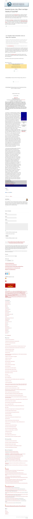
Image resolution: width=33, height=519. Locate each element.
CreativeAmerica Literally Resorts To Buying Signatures (16, 242)
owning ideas (11, 294)
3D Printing (6, 291)
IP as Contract (6, 374)
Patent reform (15, 294)
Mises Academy (14, 293)
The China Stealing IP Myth (8, 413)
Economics (6, 310)
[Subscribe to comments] (16, 278)
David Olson (23, 119)
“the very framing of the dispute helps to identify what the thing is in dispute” (13, 492)
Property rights (6, 326)
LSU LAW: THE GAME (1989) (8, 487)
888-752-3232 (16, 97)
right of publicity (19, 295)
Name (6, 213)
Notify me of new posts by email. (10, 233)
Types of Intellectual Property (8, 433)
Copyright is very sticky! (8, 359)
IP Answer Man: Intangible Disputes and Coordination (11, 447)
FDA (18, 292)
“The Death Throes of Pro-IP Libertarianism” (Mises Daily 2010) (12, 341)
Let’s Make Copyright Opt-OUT (8, 382)
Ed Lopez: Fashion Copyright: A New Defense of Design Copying (16, 241)
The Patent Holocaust (7, 418)
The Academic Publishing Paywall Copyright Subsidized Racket (12, 412)
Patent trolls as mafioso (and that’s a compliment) (10, 400)
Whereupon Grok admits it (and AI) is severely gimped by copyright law (13, 436)
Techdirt (20, 296)
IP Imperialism (22, 292)
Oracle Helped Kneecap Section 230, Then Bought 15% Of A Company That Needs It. (14, 470)
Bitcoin (6, 305)
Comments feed (7, 512)
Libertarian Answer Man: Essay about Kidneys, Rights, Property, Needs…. (13, 500)
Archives (6, 260)
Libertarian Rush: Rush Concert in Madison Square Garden (11, 499)
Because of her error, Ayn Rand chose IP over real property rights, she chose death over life (15, 347)
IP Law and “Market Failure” (8, 377)
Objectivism (7, 294)
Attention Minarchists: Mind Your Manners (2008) (10, 498)
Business (6, 306)
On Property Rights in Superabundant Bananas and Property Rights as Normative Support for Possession (16, 399)
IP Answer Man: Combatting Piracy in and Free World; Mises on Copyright (13, 445)
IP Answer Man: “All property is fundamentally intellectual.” (11, 442)
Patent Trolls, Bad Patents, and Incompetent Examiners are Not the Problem (13, 402)
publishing (16, 295)
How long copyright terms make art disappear (10, 364)
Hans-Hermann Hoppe (7, 311)
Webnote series (9, 335)
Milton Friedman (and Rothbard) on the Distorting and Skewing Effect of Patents (14, 393)
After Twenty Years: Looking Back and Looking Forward (15, 454)
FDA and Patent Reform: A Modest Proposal (10, 361)
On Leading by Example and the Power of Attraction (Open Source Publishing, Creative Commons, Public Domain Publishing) (16, 397)
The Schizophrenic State (7, 423)
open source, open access (8, 321)
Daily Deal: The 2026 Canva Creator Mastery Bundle (11, 471)
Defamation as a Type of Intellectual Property (10, 269)
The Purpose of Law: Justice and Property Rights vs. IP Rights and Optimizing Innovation (15, 421)
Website (6, 219)
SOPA (6, 296)
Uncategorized (6, 331)
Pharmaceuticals (12, 295)
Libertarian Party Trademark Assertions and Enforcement (11, 386)
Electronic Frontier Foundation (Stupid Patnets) (15, 505)
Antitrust (14, 291)
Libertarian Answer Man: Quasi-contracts (9, 502)
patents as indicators (20, 294)
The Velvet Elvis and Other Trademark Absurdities (10, 426)
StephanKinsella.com (9, 486)
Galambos (21, 292)
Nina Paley (24, 293)
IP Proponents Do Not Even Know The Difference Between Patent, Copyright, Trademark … (15, 379)
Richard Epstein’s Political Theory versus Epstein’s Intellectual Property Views (14, 405)
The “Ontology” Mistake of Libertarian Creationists (10, 410)
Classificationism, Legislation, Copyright (9, 349)
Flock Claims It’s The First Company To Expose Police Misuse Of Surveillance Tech (14, 472)
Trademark (6, 330)
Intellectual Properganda (8, 366)
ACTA (9, 291)
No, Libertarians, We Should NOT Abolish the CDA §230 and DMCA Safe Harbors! (14, 395)
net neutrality (20, 293)
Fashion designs (16, 292)
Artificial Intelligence (7, 301)
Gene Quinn (24, 292)
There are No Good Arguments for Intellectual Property (11, 428)
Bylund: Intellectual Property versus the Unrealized (15, 457)
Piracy (6, 325)
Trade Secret (6, 329)
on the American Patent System (10, 342)
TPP (21, 296)
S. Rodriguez (6, 459)
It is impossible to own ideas (8, 380)
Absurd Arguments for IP (7, 344)
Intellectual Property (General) (8, 314)
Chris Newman (23, 118)
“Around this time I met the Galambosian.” (9, 339)
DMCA (13, 292)
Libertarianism (6, 319)
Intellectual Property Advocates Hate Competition (10, 367)
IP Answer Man (6, 315)
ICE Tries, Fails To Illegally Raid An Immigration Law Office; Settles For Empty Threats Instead (15, 479)
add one (11, 196)
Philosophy (6, 324)
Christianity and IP (24, 291)
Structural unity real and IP (15, 296)
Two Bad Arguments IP (8, 431)
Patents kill (24, 294)
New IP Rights (6, 320)
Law (5, 316)
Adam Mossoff (24, 117)
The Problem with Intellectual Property (9, 263)
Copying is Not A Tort (7, 352)
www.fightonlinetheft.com (10, 45)
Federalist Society (16, 14)
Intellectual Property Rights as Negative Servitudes (10, 369)
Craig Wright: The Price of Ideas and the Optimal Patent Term (13, 458)
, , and (11, 440)
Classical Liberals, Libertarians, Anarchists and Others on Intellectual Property (14, 266)
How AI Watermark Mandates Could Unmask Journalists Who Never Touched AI (14, 480)
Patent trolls (7, 295)
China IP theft (20, 291)
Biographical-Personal (7, 304)
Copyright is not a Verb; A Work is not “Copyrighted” (11, 356)
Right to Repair (7, 407)
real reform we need (13, 54)
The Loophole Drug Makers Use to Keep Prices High (14, 459)
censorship (16, 291)
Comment (6, 222)
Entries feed (6, 511)
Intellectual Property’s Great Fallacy (9, 372)
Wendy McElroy (9, 297)
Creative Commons (7, 309)
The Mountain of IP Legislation (8, 415)
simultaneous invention (23, 295)
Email (6, 216)
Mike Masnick (10, 293)
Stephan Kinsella (10, 296)
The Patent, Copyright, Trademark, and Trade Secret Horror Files (12, 420)
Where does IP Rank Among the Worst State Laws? (10, 434)
